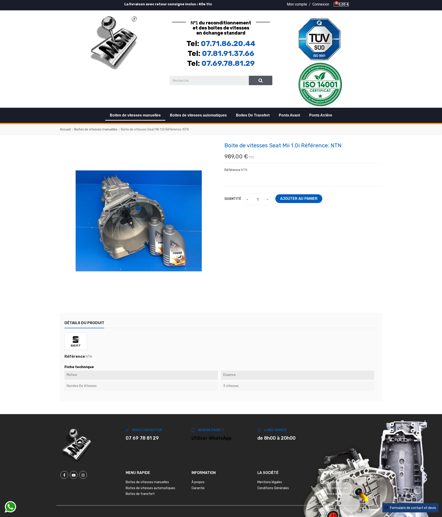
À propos (198, 482)
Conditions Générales (273, 488)
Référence (232, 170)
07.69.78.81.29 (228, 63)
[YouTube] (74, 475)
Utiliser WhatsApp (212, 438)
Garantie (198, 488)
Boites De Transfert (253, 115)
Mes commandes (335, 488)
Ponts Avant (289, 115)
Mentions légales (269, 482)
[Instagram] (83, 475)
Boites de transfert (140, 494)
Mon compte (332, 482)
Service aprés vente (338, 494)
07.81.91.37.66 (228, 53)
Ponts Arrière (320, 115)
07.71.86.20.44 (228, 43)
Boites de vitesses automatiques (198, 115)
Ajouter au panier (298, 198)
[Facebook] (64, 475)
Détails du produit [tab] (84, 323)
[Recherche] (261, 80)
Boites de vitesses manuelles (135, 115)
